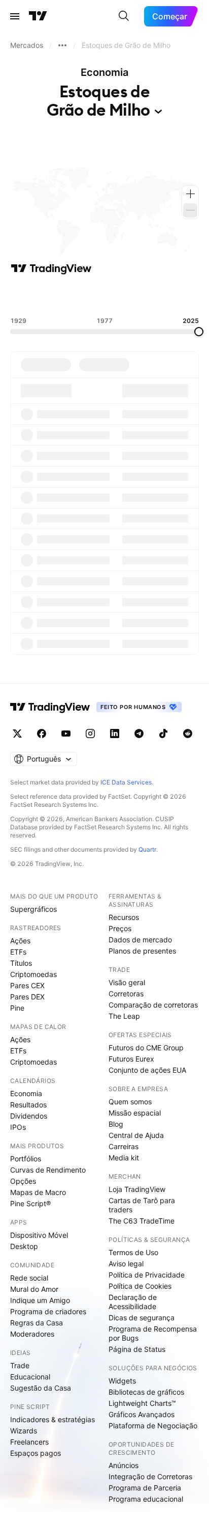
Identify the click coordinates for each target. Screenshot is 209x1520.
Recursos (124, 917)
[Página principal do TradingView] (38, 16)
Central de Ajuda (136, 1135)
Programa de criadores (48, 1311)
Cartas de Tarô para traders (142, 1205)
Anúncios (123, 1465)
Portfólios (25, 1158)
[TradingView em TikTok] (163, 733)
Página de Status (137, 1349)
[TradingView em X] (17, 733)
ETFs (18, 951)
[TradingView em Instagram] (90, 733)
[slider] (198, 331)
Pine (17, 1007)
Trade (19, 1365)
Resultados (28, 1104)
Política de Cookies (140, 1286)
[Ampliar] (190, 194)
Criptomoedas (33, 974)
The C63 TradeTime (142, 1220)
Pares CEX (27, 985)
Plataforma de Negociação (153, 1425)
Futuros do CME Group (146, 1047)
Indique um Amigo (40, 1300)
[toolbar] (104, 296)
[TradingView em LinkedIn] (115, 733)
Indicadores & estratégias (52, 1419)
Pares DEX (27, 996)
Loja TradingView (137, 1189)
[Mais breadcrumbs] (62, 45)
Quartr (147, 849)
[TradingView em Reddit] (188, 733)
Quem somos (130, 1101)
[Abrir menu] (15, 16)
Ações (20, 940)
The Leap (124, 1016)
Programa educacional (146, 1499)
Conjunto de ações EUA (147, 1070)
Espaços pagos (35, 1453)
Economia (26, 1093)
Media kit (124, 1157)
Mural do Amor (34, 1289)
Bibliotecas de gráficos (146, 1392)
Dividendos (28, 1115)
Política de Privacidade (147, 1274)
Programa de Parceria (145, 1487)
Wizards (23, 1430)
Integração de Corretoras (150, 1476)
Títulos (21, 963)
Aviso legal (126, 1263)
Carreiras (123, 1146)
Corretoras (126, 993)
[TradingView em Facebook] (41, 733)
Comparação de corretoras (153, 1004)
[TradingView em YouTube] (66, 733)
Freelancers (29, 1441)
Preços (120, 928)
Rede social (29, 1277)
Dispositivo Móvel (39, 1235)
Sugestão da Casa (40, 1387)
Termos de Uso (133, 1252)
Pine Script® (30, 1203)
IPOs (18, 1127)
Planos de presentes (142, 950)
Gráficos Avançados (142, 1414)
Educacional (30, 1376)
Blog (116, 1124)
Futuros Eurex (131, 1058)
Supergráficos (33, 909)
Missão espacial (135, 1112)
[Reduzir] (190, 210)
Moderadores (32, 1333)
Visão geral (127, 982)
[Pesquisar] (124, 16)
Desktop (24, 1246)
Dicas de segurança (142, 1317)
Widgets (122, 1380)
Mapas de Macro (38, 1192)
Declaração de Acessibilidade (133, 1302)
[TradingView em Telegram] (139, 733)
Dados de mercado (140, 939)
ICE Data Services (126, 782)
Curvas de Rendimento (48, 1169)
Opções (23, 1181)
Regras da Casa (36, 1322)
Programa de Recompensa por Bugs (153, 1333)
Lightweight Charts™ (142, 1403)
